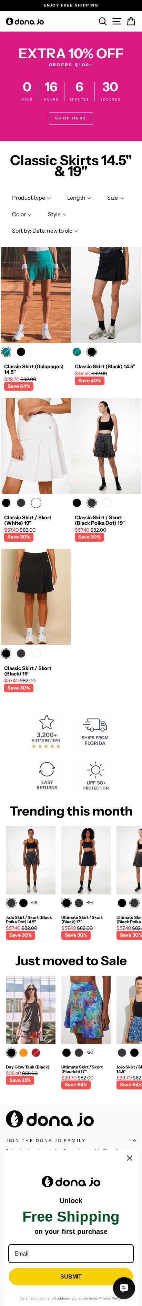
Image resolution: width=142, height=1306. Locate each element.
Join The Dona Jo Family (46, 1140)
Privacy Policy (110, 1298)
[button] (30, 197)
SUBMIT (71, 1277)
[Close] (129, 1158)
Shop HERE (71, 118)
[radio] (6, 352)
